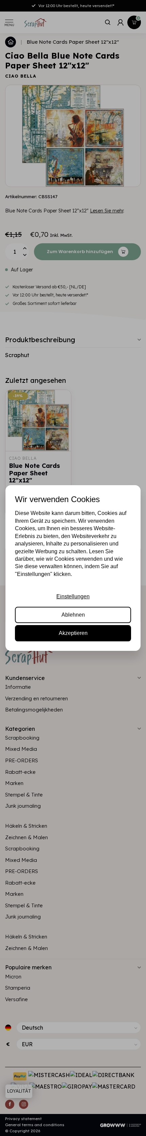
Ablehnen (73, 615)
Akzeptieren (73, 633)
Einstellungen (73, 596)
